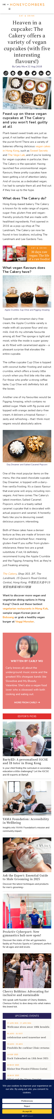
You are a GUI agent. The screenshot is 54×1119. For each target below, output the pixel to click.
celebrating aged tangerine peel (26, 1037)
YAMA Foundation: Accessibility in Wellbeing (26, 821)
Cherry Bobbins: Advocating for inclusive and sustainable (26, 993)
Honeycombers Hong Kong (27, 4)
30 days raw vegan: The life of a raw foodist (39, 255)
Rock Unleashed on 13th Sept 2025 (27, 1058)
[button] (9, 9)
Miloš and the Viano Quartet (24, 1079)
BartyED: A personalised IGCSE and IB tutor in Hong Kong (25, 761)
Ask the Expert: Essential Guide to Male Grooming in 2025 (25, 877)
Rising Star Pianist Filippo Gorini (27, 1068)
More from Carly (26, 702)
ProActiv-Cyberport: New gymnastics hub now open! (22, 933)
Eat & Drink (27, 16)
